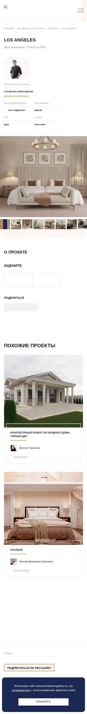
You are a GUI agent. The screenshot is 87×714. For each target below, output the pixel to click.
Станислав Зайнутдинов (18, 91)
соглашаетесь (21, 690)
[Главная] (25, 10)
